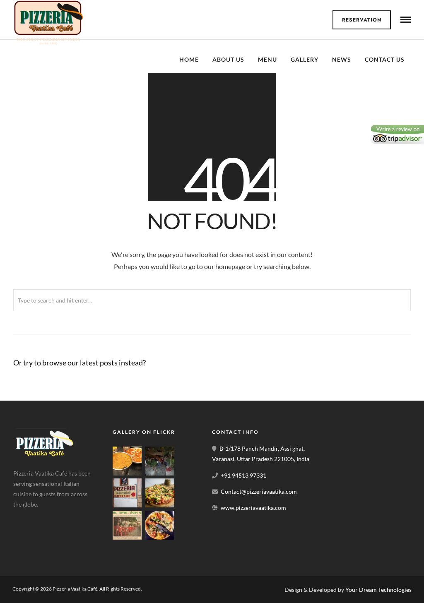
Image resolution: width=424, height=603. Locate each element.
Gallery (304, 59)
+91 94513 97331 (243, 475)
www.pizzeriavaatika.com (253, 507)
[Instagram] (61, 518)
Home (189, 59)
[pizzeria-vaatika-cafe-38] (127, 473)
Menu (267, 59)
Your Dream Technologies (378, 589)
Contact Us (385, 59)
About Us (228, 59)
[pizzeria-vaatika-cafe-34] (159, 505)
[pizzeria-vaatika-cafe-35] (127, 537)
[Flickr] (42, 518)
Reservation (362, 20)
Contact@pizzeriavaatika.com (259, 491)
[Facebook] (22, 518)
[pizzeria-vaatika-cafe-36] (127, 505)
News (341, 59)
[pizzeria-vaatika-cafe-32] (159, 537)
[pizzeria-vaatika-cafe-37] (159, 473)
